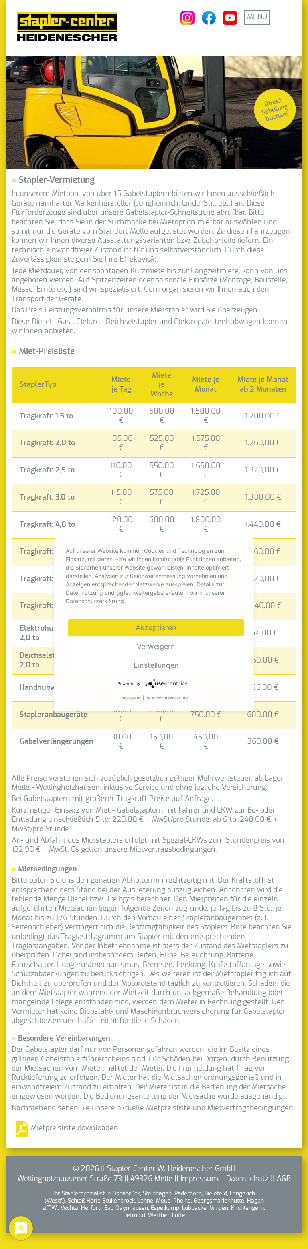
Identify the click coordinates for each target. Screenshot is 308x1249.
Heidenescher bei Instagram (187, 18)
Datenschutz (247, 1179)
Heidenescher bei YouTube (230, 18)
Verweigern (156, 646)
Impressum (199, 1179)
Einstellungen (156, 665)
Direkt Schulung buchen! (275, 109)
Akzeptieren (156, 627)
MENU (257, 17)
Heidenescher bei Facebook (209, 18)
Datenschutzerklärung (166, 697)
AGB (284, 1179)
